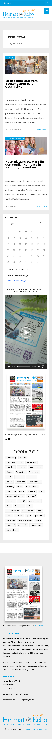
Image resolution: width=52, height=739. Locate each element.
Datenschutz (37, 729)
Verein (38, 520)
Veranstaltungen (25, 520)
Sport (28, 515)
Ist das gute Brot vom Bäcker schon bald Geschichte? (21, 83)
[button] (26, 332)
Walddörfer (22, 525)
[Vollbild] (43, 366)
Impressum (25, 729)
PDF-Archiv (39, 625)
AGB (45, 729)
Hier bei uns (20, 138)
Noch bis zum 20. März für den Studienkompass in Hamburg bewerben (24, 164)
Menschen (11, 501)
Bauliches (10, 467)
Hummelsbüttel (32, 486)
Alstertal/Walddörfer (15, 462)
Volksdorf (10, 525)
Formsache (31, 477)
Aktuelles (10, 57)
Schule (9, 515)
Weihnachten (36, 525)
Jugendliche (11, 491)
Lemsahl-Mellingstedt (15, 496)
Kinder (22, 491)
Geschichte (20, 481)
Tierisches (11, 520)
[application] (26, 332)
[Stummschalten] (39, 366)
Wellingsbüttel (12, 530)
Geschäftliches (34, 481)
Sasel (39, 510)
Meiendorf (31, 496)
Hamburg (10, 486)
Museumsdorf (34, 501)
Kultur (41, 491)
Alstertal (23, 457)
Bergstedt (22, 467)
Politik (29, 506)
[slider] (23, 366)
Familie (9, 477)
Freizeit (9, 481)
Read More (41, 130)
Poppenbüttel (27, 510)
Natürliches (19, 506)
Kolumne (31, 491)
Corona (10, 472)
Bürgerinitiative (35, 467)
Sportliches (38, 515)
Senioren (19, 515)
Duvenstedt (20, 472)
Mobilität (22, 501)
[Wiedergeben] (8, 366)
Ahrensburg (11, 457)
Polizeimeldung (13, 510)
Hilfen (19, 486)
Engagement (34, 472)
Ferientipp (20, 477)
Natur (9, 506)
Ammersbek (31, 462)
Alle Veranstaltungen (17, 280)
